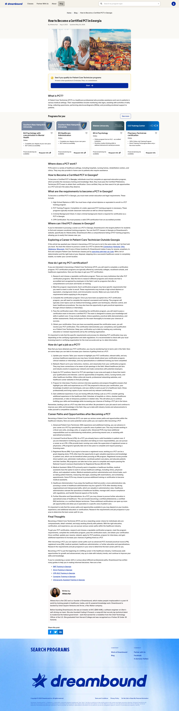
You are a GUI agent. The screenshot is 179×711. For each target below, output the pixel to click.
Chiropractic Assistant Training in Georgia (69, 580)
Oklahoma (52, 249)
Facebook (137, 655)
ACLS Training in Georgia (62, 570)
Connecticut (107, 247)
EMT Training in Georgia (62, 566)
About (54, 4)
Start (88, 85)
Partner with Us (139, 652)
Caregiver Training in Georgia (64, 576)
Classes (30, 4)
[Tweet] (55, 631)
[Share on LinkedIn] (60, 631)
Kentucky (116, 247)
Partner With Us (42, 4)
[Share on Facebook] (50, 631)
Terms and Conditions (101, 698)
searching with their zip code (103, 251)
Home (69, 13)
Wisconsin (60, 249)
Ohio (123, 247)
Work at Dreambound (119, 652)
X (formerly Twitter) (141, 659)
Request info (44, 153)
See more (125, 116)
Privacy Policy (115, 698)
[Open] (158, 3)
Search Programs (50, 649)
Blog (61, 4)
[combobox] (132, 3)
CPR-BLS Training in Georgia (64, 573)
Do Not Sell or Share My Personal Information (135, 698)
